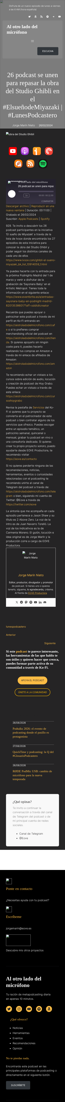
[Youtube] (35, 602)
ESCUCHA (47, 51)
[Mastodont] (26, 602)
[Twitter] (16, 602)
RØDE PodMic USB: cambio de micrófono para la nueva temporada (32, 775)
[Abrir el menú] (32, 41)
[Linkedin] (40, 602)
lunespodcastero (16, 626)
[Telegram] (21, 602)
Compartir (47, 201)
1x (26, 195)
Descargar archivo (17, 206)
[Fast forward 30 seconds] (32, 195)
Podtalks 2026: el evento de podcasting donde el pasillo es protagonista (31, 732)
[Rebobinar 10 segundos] (20, 195)
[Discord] (44, 602)
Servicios (38, 407)
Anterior (11, 634)
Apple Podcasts (28, 218)
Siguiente (50, 643)
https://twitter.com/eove (21, 504)
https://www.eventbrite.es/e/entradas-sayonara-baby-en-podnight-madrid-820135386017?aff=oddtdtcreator (30, 301)
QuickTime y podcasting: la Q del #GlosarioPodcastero (33, 753)
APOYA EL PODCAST (32, 680)
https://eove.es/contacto (21, 459)
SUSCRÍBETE (18, 1085)
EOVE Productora (37, 592)
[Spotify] (30, 602)
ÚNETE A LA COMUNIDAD (32, 692)
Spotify (45, 218)
